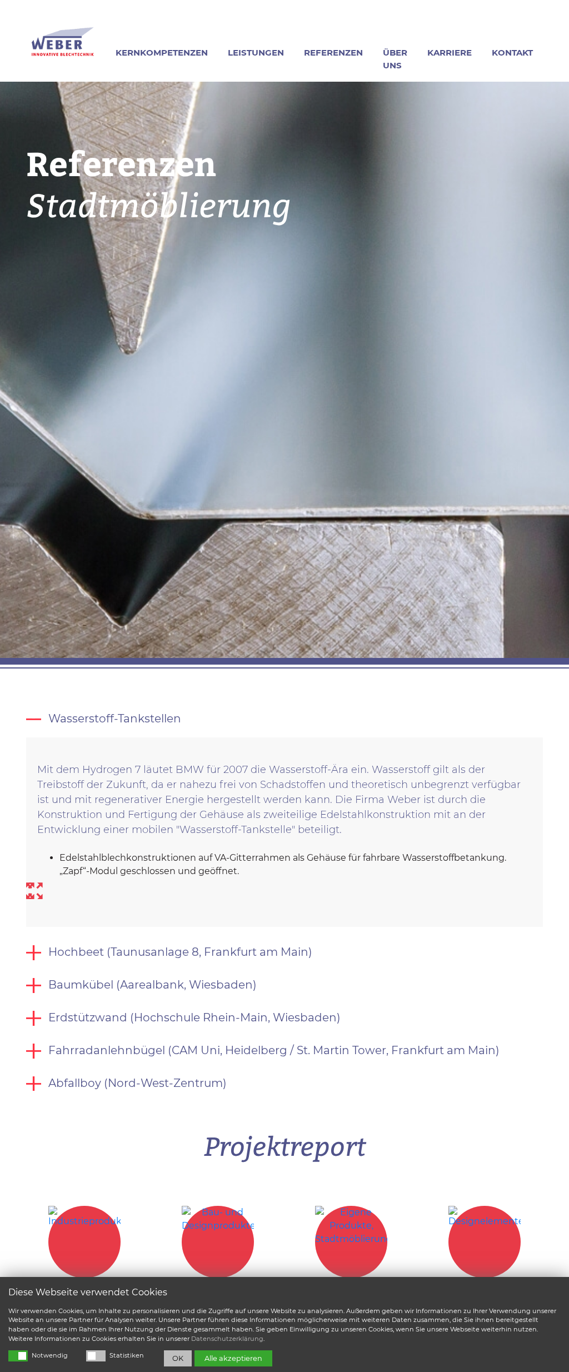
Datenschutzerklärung (227, 1339)
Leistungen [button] (256, 52)
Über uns (395, 59)
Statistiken (126, 1355)
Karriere (449, 52)
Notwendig (50, 1355)
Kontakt (512, 52)
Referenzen (333, 52)
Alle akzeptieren (233, 1358)
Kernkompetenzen (162, 52)
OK (177, 1358)
